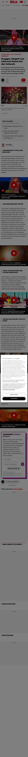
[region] (14, 378)
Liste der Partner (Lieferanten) (8, 389)
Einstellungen (14, 394)
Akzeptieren (14, 398)
